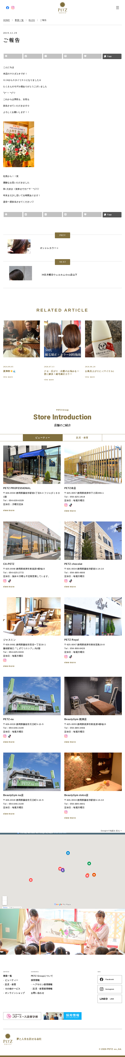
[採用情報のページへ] (62, 1016)
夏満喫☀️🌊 (9, 371)
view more (8, 377)
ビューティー (11, 980)
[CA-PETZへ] (32, 555)
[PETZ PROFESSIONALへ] (32, 479)
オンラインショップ (15, 993)
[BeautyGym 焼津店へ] (93, 710)
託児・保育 (10, 984)
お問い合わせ (37, 993)
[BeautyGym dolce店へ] (93, 786)
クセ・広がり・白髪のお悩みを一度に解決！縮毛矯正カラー (61, 372)
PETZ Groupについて (42, 976)
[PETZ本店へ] (93, 479)
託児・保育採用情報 (43, 988)
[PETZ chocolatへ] (93, 555)
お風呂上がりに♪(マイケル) (99, 371)
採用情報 (35, 980)
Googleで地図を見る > (111, 831)
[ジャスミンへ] (32, 632)
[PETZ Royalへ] (93, 632)
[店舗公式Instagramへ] (65, 505)
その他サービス (12, 988)
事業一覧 (7, 976)
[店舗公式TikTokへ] (70, 505)
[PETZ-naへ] (32, 710)
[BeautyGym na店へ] (32, 786)
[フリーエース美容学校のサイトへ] (22, 1016)
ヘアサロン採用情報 (43, 984)
